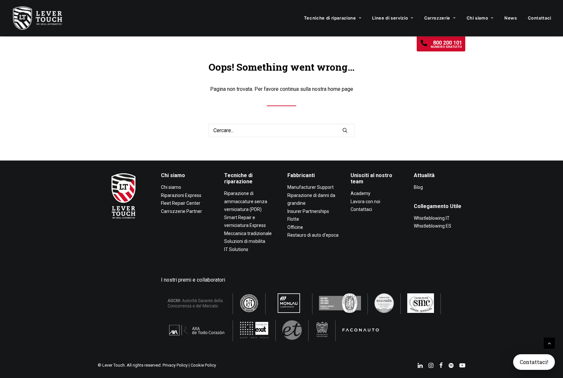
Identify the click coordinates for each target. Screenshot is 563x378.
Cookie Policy (203, 365)
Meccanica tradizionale (248, 233)
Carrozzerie (437, 18)
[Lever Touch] (37, 18)
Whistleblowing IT (432, 218)
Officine (295, 227)
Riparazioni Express (181, 195)
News (510, 18)
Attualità (424, 175)
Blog (418, 187)
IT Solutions (236, 249)
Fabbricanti (301, 175)
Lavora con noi (365, 201)
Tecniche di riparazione (330, 18)
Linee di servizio (390, 18)
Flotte (293, 219)
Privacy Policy (175, 365)
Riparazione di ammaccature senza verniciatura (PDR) (245, 201)
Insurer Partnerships (308, 211)
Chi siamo (477, 18)
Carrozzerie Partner (181, 211)
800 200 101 (446, 44)
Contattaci (540, 18)
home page (340, 89)
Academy (360, 193)
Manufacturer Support (310, 187)
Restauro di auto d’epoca (313, 235)
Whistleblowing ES (432, 226)
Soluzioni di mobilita (244, 241)
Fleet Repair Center (180, 203)
